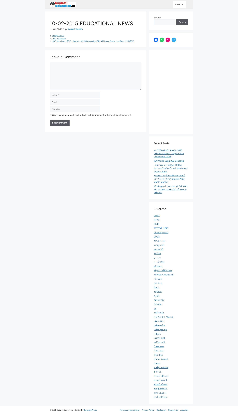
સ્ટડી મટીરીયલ (160, 397)
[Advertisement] (171, 91)
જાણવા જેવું (159, 300)
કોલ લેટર (158, 283)
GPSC (157, 215)
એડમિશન (158, 266)
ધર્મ (155, 308)
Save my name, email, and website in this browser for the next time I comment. (91, 115)
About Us (184, 410)
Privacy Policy (148, 410)
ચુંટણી (156, 296)
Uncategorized (161, 232)
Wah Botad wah (59, 38)
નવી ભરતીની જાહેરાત (163, 317)
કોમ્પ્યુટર (158, 279)
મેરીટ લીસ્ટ (159, 350)
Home (177, 4)
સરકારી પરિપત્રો (161, 376)
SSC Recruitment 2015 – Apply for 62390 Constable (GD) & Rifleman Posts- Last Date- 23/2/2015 (93, 41)
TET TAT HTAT (161, 228)
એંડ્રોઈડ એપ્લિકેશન (163, 270)
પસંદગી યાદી (159, 338)
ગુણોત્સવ (158, 291)
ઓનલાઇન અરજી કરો (163, 274)
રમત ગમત (158, 355)
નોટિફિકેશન (159, 321)
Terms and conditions (129, 410)
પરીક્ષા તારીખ (159, 325)
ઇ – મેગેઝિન (159, 262)
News (156, 220)
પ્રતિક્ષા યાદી (159, 342)
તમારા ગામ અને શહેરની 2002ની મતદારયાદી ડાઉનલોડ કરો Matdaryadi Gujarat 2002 (171, 168)
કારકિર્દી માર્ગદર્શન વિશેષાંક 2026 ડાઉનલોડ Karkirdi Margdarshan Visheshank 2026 (169, 153)
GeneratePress (90, 410)
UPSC (157, 236)
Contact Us (173, 410)
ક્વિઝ (156, 287)
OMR (156, 224)
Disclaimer (161, 410)
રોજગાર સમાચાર (161, 359)
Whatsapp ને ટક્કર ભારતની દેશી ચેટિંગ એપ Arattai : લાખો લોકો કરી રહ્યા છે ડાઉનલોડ (171, 189)
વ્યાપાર (157, 363)
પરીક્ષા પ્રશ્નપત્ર (160, 329)
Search (157, 17)
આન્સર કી (158, 249)
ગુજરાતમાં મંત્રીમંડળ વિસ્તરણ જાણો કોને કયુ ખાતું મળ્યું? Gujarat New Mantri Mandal (169, 178)
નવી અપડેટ (159, 312)
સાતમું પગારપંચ (160, 388)
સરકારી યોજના (160, 384)
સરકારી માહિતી (160, 380)
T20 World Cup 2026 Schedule (169, 161)
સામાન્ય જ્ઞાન (159, 393)
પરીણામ (157, 334)
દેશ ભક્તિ (158, 304)
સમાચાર (157, 372)
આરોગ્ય (157, 253)
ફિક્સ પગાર (159, 346)
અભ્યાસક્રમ (159, 241)
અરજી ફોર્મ (159, 245)
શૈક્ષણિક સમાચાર (58, 36)
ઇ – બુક (157, 258)
